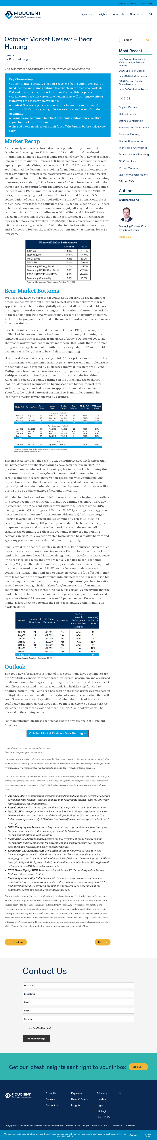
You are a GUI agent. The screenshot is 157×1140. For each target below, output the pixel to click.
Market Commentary (131, 140)
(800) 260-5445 (127, 3)
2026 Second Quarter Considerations (131, 83)
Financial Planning (129, 134)
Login (100, 1105)
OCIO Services (127, 161)
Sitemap (130, 1125)
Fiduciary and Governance (134, 127)
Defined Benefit (128, 114)
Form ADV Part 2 (100, 1125)
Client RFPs (103, 1117)
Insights (102, 14)
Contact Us (137, 14)
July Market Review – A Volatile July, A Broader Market (132, 62)
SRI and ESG (126, 181)
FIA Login (102, 1111)
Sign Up (137, 1066)
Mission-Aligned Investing (134, 154)
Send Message (36, 1038)
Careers (50, 1099)
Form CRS (118, 1125)
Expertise (86, 14)
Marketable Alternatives (133, 147)
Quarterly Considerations (133, 174)
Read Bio (124, 236)
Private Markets (128, 167)
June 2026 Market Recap (133, 89)
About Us (118, 14)
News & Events (80, 1099)
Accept (134, 1134)
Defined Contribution (131, 120)
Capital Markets (128, 107)
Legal (86, 1125)
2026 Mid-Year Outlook (132, 70)
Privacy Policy (73, 1125)
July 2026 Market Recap (133, 75)
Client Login (146, 3)
